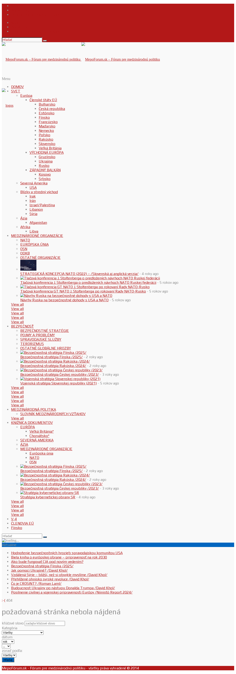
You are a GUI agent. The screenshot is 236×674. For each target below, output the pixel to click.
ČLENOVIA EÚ (22, 523)
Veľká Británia (50, 148)
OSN (23, 249)
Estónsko (46, 113)
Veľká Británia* (42, 431)
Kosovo (45, 174)
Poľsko (44, 135)
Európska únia (41, 453)
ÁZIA (24, 444)
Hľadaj (8, 660)
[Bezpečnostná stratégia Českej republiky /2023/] (61, 370)
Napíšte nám (21, 10)
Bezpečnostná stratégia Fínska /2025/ (51, 357)
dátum (7, 637)
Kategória (9, 628)
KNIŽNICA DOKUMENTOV (32, 422)
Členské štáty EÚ (43, 100)
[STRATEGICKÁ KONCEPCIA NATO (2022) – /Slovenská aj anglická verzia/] (28, 269)
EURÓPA (27, 427)
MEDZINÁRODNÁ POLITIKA (33, 409)
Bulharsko (47, 104)
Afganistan (38, 222)
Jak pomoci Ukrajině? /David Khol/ (39, 570)
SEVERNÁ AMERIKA (36, 440)
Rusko (44, 165)
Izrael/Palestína (42, 205)
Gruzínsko (47, 157)
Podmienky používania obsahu (36, 14)
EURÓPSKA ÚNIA (34, 244)
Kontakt (17, 6)
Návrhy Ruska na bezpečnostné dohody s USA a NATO (64, 300)
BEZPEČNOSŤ (22, 326)
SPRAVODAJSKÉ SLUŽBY (40, 339)
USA (33, 187)
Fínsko (44, 117)
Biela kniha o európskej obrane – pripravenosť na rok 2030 (59, 557)
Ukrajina (46, 161)
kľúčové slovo (13, 623)
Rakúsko (46, 139)
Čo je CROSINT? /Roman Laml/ (36, 583)
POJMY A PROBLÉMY (37, 335)
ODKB (25, 253)
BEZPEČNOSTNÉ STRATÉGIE (44, 330)
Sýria (33, 214)
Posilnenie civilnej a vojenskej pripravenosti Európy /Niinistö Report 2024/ (72, 592)
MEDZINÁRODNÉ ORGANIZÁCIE (37, 236)
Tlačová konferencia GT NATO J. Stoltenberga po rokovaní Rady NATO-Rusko (83, 291)
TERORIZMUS (32, 344)
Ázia (23, 218)
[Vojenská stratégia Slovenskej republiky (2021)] (60, 379)
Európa (26, 95)
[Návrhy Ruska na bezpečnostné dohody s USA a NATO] (66, 295)
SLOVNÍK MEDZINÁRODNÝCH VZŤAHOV (53, 414)
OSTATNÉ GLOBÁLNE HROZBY (45, 348)
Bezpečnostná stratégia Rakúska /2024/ (53, 366)
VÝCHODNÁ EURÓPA (47, 152)
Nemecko (46, 130)
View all (17, 304)
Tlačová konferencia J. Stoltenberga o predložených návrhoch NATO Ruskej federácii (88, 282)
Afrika (25, 227)
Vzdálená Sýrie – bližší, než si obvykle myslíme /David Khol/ (59, 575)
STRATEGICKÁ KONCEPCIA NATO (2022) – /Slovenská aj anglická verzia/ (79, 274)
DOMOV (17, 87)
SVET (15, 91)
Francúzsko (48, 122)
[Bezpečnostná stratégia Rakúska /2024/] (55, 361)
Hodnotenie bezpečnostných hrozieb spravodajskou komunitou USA (67, 553)
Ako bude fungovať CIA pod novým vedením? (47, 561)
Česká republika (52, 108)
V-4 (14, 519)
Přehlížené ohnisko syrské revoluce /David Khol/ (50, 579)
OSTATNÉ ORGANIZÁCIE (40, 257)
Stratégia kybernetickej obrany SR (47, 497)
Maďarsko (47, 126)
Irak (33, 196)
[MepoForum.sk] (7, 105)
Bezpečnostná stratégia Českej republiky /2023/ (59, 374)
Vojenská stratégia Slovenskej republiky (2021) (58, 383)
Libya (34, 231)
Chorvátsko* (39, 436)
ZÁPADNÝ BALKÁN (45, 170)
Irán (33, 200)
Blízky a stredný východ (39, 192)
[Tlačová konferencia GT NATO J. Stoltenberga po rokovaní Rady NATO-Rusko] (85, 287)
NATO (25, 240)
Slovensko (47, 144)
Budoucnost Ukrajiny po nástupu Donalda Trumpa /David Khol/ (63, 588)
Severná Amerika (33, 183)
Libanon (36, 209)
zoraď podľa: (12, 650)
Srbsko (44, 179)
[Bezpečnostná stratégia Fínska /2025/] (53, 352)
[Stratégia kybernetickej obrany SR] (49, 493)
